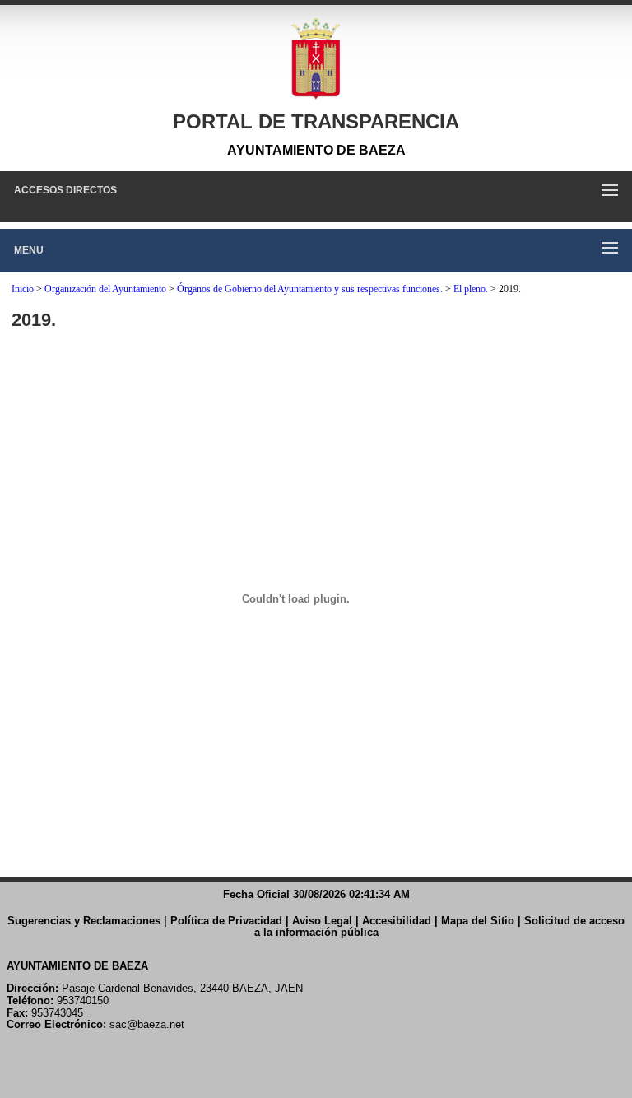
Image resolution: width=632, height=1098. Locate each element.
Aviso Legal (322, 920)
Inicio (23, 289)
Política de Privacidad (226, 920)
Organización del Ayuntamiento (105, 289)
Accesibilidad (396, 920)
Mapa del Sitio (477, 920)
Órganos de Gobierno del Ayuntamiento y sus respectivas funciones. (310, 289)
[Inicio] (316, 59)
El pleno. (470, 289)
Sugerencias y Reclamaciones (83, 920)
